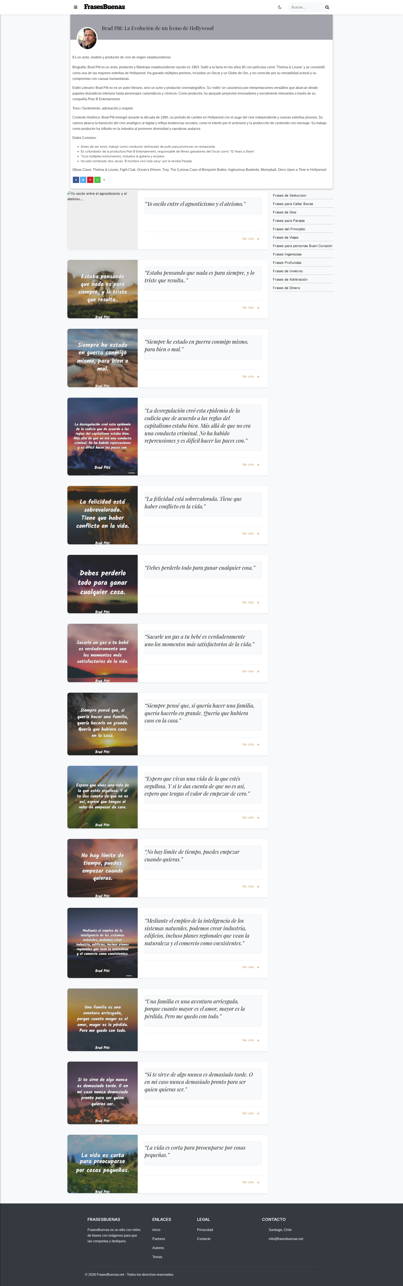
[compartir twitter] (83, 180)
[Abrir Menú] (75, 7)
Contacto (204, 1239)
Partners (158, 1239)
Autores (158, 1248)
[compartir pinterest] (90, 180)
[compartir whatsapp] (97, 180)
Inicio (156, 1230)
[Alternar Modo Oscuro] (280, 7)
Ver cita (248, 238)
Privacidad (205, 1230)
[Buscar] (327, 7)
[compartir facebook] (76, 180)
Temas (157, 1257)
